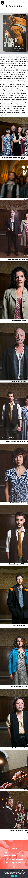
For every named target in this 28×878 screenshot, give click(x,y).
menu (25, 3)
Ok (12, 875)
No (16, 875)
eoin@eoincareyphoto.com (14, 859)
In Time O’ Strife (9, 61)
